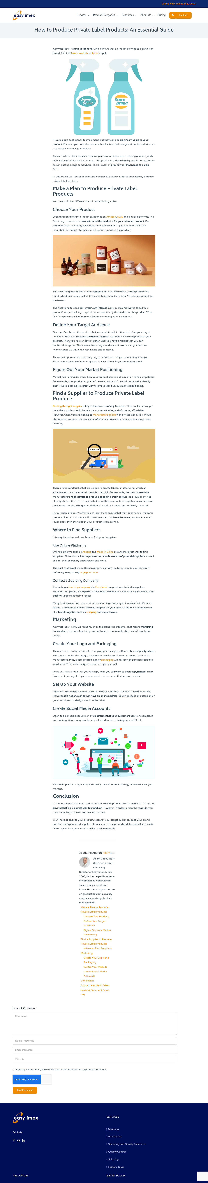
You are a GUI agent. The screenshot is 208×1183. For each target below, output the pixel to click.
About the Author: (95, 985)
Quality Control (117, 1151)
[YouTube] (18, 1140)
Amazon (111, 216)
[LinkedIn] (23, 1140)
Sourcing (113, 1129)
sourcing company (79, 587)
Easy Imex (101, 587)
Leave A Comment (95, 992)
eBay (120, 216)
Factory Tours (116, 1167)
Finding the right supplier (67, 406)
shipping (91, 612)
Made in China (105, 551)
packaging (107, 659)
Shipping (113, 1159)
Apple (95, 53)
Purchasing (115, 1136)
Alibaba (86, 551)
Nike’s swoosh (79, 53)
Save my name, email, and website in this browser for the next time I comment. (61, 1069)
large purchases (89, 572)
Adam (106, 852)
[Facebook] (14, 1140)
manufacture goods (104, 414)
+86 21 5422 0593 (185, 3)
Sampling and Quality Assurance (127, 1144)
